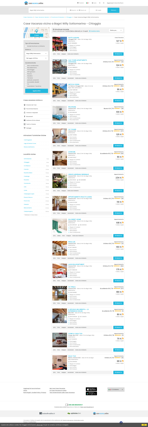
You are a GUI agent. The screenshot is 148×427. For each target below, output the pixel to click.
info (54, 54)
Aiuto (95, 3)
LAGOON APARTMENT (76, 264)
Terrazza (30, 78)
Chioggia (69, 17)
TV (28, 84)
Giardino (30, 76)
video (59, 235)
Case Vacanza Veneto (42, 17)
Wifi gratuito (31, 72)
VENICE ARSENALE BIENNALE (78, 174)
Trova (113, 10)
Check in (73, 10)
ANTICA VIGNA (73, 84)
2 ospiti (99, 10)
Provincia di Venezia (57, 17)
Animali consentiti (33, 80)
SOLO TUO (72, 356)
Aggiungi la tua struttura (115, 3)
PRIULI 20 (71, 242)
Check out (83, 10)
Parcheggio (31, 70)
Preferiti (81, 3)
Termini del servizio (68, 420)
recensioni (71, 78)
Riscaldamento (32, 68)
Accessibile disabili (33, 82)
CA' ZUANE (72, 129)
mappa (36, 35)
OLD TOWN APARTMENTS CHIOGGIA (77, 61)
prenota (119, 54)
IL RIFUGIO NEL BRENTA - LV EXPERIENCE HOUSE (78, 310)
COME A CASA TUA (75, 334)
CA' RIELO (72, 287)
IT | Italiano (115, 389)
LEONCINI (71, 152)
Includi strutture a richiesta (36, 46)
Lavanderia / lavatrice (34, 86)
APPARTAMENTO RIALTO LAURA (80, 197)
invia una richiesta (73, 54)
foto (58, 54)
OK (144, 425)
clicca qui (39, 425)
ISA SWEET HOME (74, 219)
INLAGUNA (72, 107)
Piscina (29, 74)
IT (88, 3)
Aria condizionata (32, 65)
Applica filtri (37, 91)
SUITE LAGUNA (73, 38)
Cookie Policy (32, 422)
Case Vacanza (28, 17)
